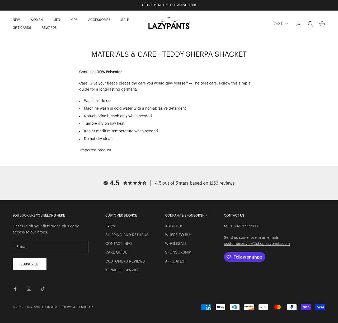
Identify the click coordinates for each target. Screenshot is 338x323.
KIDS (74, 19)
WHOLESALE (176, 244)
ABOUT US (174, 226)
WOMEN (36, 19)
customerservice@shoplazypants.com (257, 244)
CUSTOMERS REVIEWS (125, 261)
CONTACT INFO (118, 244)
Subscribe (29, 264)
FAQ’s (110, 226)
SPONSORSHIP (178, 252)
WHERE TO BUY (178, 235)
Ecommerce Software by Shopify (67, 307)
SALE (125, 19)
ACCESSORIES (99, 19)
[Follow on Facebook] (15, 288)
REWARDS (49, 27)
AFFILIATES (174, 261)
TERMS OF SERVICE (122, 270)
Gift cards (22, 27)
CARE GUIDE (116, 252)
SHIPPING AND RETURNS (127, 235)
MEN (56, 19)
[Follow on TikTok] (42, 288)
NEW (16, 19)
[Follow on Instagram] (29, 288)
